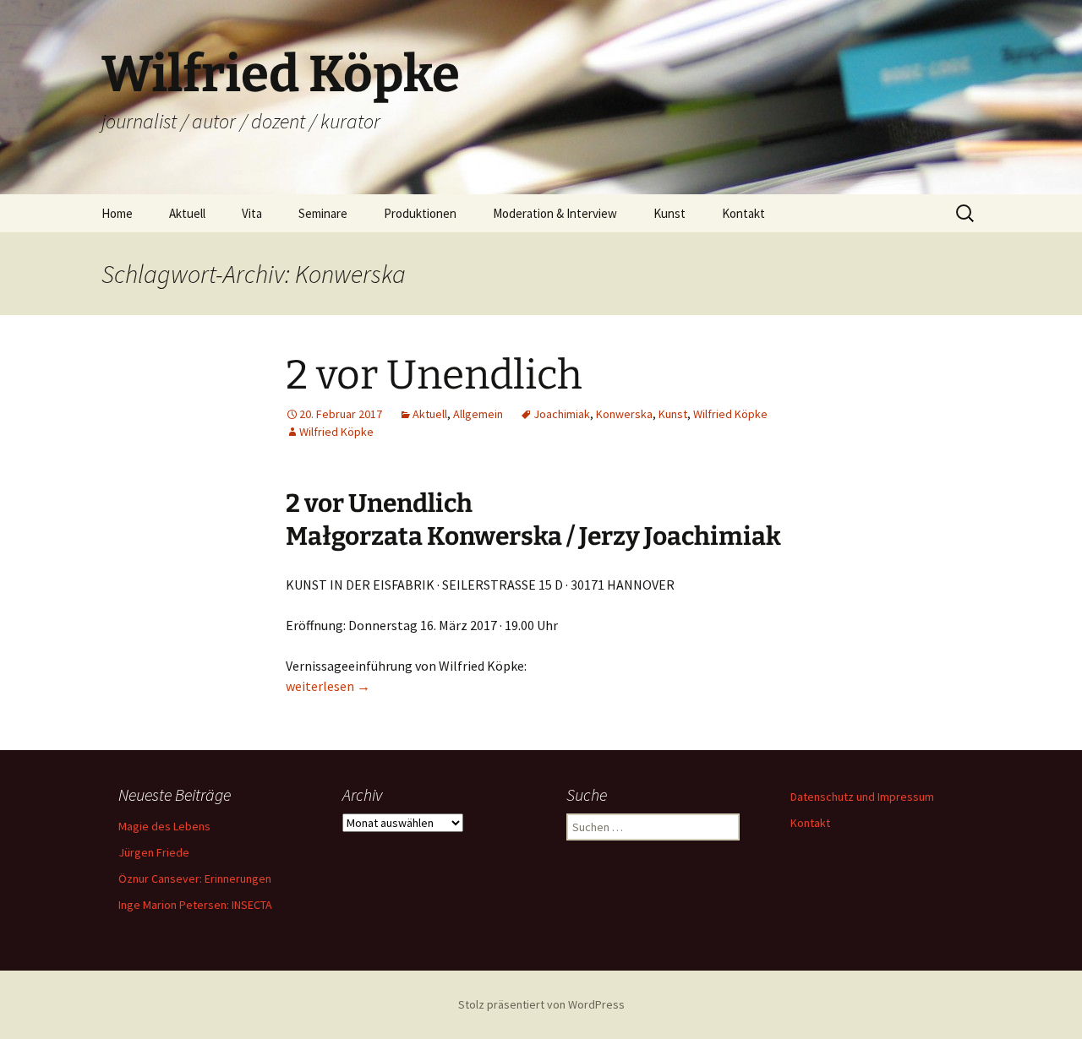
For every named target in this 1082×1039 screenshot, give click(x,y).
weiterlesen (328, 685)
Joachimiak (561, 414)
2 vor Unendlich (434, 375)
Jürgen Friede (153, 852)
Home (117, 213)
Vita (252, 213)
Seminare (322, 213)
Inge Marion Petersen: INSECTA (195, 904)
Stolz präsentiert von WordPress (541, 1004)
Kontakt (743, 213)
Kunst (669, 213)
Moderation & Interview (555, 213)
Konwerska (624, 414)
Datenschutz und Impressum (862, 796)
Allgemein (478, 414)
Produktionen (420, 213)
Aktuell (187, 213)
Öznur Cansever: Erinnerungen (194, 878)
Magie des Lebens (164, 826)
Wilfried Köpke (730, 414)
